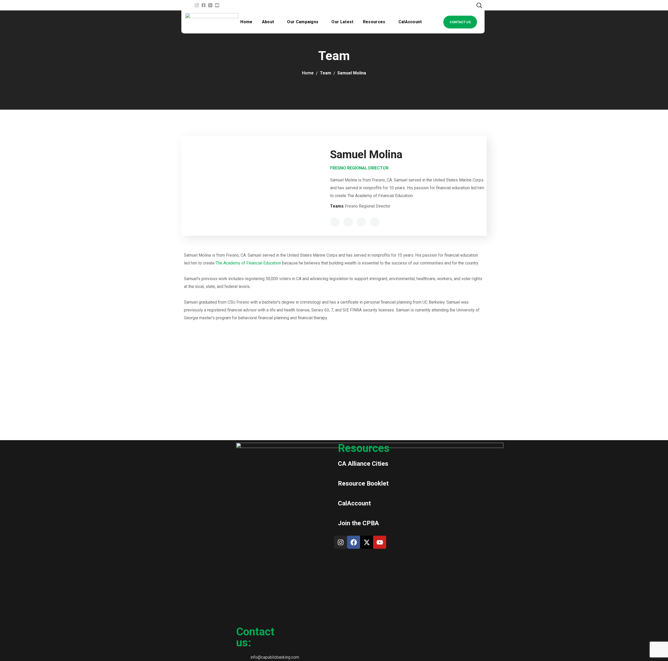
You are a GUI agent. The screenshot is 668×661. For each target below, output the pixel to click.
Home (308, 72)
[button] (479, 5)
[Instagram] (340, 542)
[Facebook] (353, 542)
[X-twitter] (366, 542)
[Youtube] (379, 542)
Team (325, 72)
